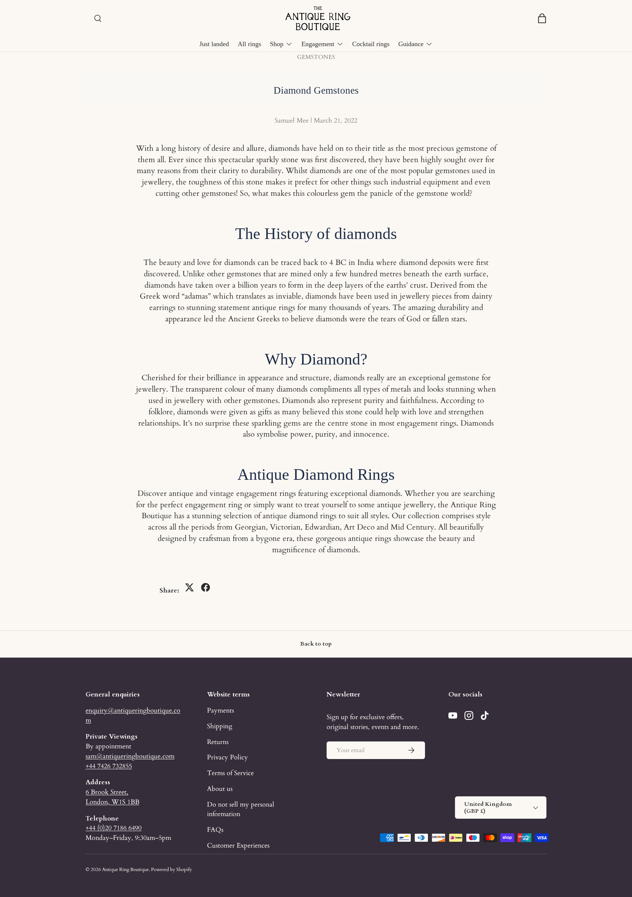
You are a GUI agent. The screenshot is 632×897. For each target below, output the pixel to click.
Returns (218, 741)
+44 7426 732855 (109, 766)
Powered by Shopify (171, 869)
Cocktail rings (371, 44)
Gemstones (316, 57)
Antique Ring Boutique (125, 869)
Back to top (316, 644)
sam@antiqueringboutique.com (130, 756)
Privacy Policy (227, 757)
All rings (249, 44)
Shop (276, 44)
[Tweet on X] (189, 587)
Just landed (214, 44)
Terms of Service (230, 773)
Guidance (411, 44)
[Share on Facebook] (206, 587)
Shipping (219, 726)
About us (220, 788)
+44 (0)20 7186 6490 (114, 827)
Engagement (317, 44)
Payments (220, 710)
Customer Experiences (238, 845)
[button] (542, 18)
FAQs (215, 829)
